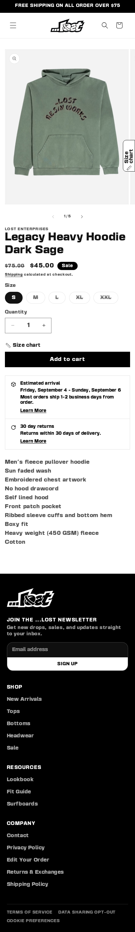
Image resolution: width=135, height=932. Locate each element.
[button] (13, 25)
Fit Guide (19, 792)
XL (83, 299)
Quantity (16, 312)
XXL (109, 299)
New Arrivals (24, 699)
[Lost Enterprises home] (30, 597)
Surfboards (22, 804)
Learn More (33, 411)
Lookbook (20, 780)
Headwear (20, 736)
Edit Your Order (28, 860)
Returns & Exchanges (35, 872)
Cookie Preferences (33, 921)
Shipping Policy (27, 884)
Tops (13, 711)
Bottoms (18, 724)
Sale (13, 748)
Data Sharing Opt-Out (87, 912)
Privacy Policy (26, 848)
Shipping (14, 274)
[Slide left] (53, 216)
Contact (18, 836)
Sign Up (67, 664)
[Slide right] (82, 216)
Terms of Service (29, 912)
